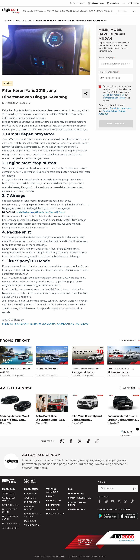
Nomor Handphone (81, 229)
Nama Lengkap (38, 229)
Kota (33, 260)
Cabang (34, 275)
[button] (70, 214)
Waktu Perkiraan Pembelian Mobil (47, 303)
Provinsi (34, 246)
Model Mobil (36, 289)
